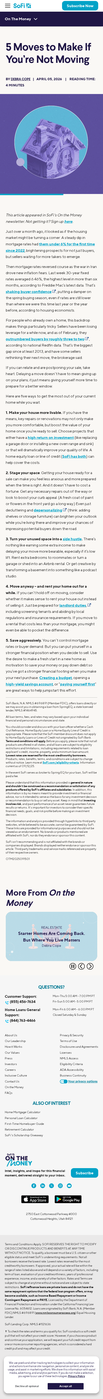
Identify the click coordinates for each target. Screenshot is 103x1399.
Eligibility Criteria (71, 1064)
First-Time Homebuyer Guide (24, 1124)
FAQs (8, 1093)
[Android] (68, 1202)
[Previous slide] (81, 966)
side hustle (72, 538)
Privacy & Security (71, 1035)
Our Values (12, 1052)
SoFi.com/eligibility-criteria (61, 762)
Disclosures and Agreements (79, 1046)
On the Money (14, 1087)
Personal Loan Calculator (21, 1118)
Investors (11, 1064)
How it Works (13, 1046)
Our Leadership (15, 1041)
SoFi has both (74, 456)
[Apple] (35, 1202)
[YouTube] (69, 1185)
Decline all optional (27, 1386)
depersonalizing (48, 510)
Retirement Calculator (19, 1129)
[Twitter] (51, 1185)
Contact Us (12, 1081)
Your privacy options (82, 1081)
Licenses (66, 1052)
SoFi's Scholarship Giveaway (24, 1135)
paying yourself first (77, 684)
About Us (11, 1035)
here (68, 221)
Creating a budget (55, 677)
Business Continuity (73, 1075)
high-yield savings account (29, 684)
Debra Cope (20, 79)
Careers (10, 1070)
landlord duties (72, 605)
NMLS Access (69, 1058)
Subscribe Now (80, 5)
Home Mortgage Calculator (22, 1112)
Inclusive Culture (16, 1075)
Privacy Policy (76, 1376)
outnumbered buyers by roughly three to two (45, 339)
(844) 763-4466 (22, 1020)
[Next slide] (90, 966)
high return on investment (51, 437)
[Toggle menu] (9, 5)
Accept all (65, 1386)
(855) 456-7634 (22, 1001)
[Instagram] (60, 1185)
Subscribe (84, 1173)
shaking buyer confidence (29, 291)
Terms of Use (68, 1041)
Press (8, 1058)
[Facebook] (33, 1185)
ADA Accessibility (72, 1070)
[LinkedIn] (42, 1185)
